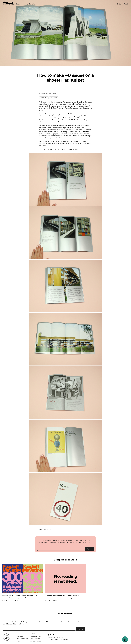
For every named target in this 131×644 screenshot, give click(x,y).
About (17, 641)
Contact (32, 633)
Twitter (52, 95)
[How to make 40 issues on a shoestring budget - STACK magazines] (7, 3)
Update (55, 600)
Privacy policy (20, 636)
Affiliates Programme (36, 641)
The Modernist (68, 102)
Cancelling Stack (35, 638)
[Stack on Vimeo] (50, 635)
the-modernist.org (45, 529)
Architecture (44, 97)
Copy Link (58, 95)
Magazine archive (35, 636)
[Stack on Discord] (53, 635)
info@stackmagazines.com (55, 637)
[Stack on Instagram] (48, 635)
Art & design (53, 97)
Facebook (47, 95)
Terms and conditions (22, 638)
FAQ (17, 633)
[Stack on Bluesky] (55, 635)
